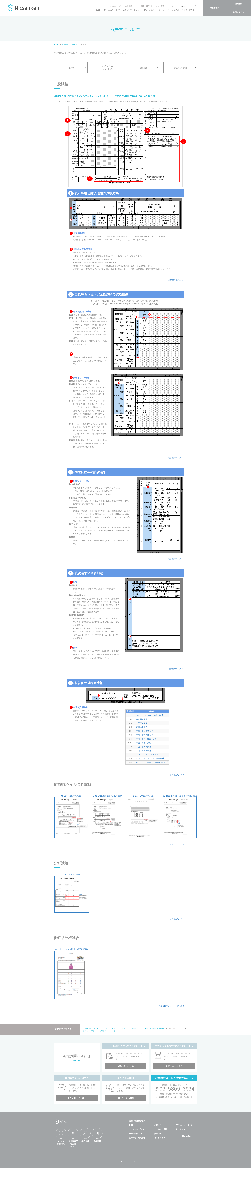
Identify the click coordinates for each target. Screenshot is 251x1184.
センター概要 (159, 6)
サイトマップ (181, 1129)
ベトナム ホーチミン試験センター (151, 762)
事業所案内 (214, 8)
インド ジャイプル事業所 (147, 754)
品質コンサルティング (132, 10)
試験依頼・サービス (64, 1028)
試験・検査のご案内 (137, 1120)
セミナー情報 (139, 6)
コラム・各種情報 (125, 6)
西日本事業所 (141, 727)
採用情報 (149, 6)
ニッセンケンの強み (171, 10)
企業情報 (97, 1141)
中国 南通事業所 (143, 735)
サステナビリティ (189, 10)
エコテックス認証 (136, 1129)
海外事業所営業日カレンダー (73, 1144)
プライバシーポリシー (185, 1125)
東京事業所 (140, 719)
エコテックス (114, 10)
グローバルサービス (152, 10)
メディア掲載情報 (61, 1142)
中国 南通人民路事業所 (146, 739)
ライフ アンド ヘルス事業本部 (148, 715)
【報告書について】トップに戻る (170, 1006)
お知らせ (113, 6)
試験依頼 (239, 4)
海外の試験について (137, 1133)
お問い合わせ (238, 11)
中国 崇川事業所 (143, 746)
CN (176, 6)
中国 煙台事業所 (143, 750)
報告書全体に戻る (175, 280)
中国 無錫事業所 (143, 742)
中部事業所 (140, 723)
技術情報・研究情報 (137, 1137)
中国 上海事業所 (143, 731)
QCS (131, 1125)
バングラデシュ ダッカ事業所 (149, 758)
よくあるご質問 (160, 1129)
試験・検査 (101, 10)
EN (172, 6)
